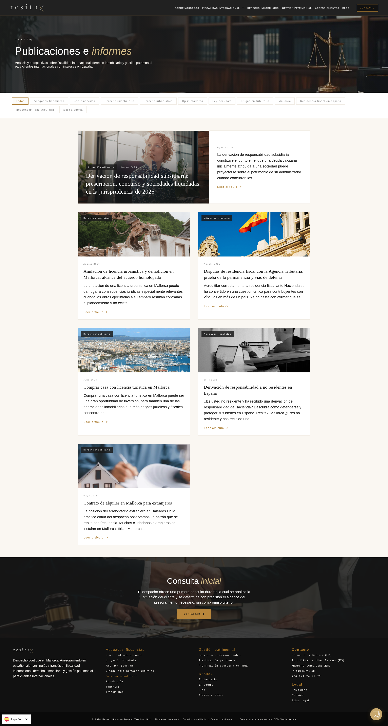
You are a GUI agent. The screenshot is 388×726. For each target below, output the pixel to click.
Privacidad (300, 690)
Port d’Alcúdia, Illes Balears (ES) (318, 660)
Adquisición (114, 681)
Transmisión (115, 692)
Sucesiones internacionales (220, 655)
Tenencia (112, 686)
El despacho (208, 679)
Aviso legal (300, 700)
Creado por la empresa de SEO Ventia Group (268, 719)
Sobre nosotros (187, 8)
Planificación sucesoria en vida (223, 665)
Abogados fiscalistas (125, 649)
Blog (346, 8)
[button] (376, 714)
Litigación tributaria (121, 660)
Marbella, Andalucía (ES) (311, 665)
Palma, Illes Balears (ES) (312, 655)
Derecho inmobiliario (263, 8)
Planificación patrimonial (218, 660)
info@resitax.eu (303, 671)
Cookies (298, 695)
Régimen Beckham (120, 665)
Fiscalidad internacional (124, 655)
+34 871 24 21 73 (306, 676)
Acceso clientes (327, 8)
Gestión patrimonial (297, 8)
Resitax (206, 674)
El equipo (206, 684)
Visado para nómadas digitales (130, 671)
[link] (194, 167)
